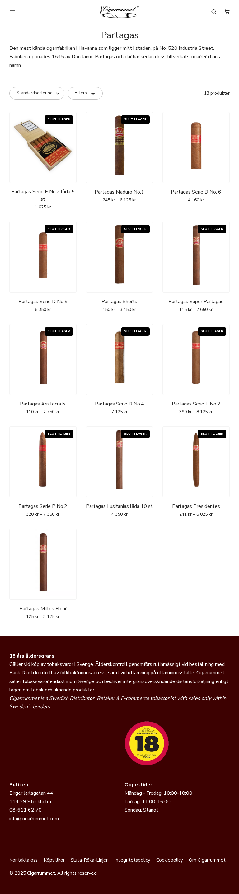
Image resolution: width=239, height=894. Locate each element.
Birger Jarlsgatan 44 (31, 793)
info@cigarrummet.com (34, 818)
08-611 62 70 (25, 810)
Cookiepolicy (169, 860)
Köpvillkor (54, 860)
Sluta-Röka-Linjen (90, 860)
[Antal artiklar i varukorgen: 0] (227, 11)
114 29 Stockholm (30, 801)
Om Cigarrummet (207, 860)
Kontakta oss (23, 860)
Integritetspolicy (132, 860)
